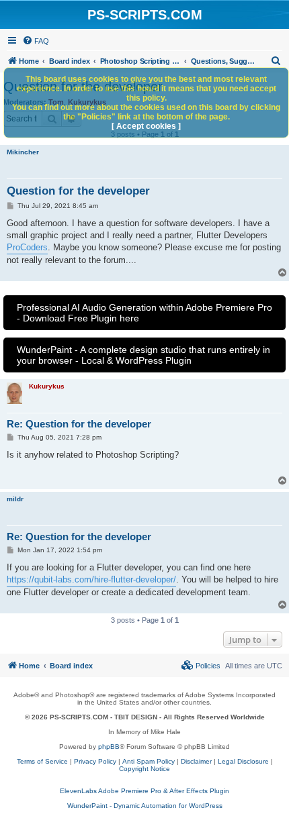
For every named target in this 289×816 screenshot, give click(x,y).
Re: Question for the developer (79, 423)
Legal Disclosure (243, 761)
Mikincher (23, 152)
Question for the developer (78, 191)
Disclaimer (196, 761)
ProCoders (27, 247)
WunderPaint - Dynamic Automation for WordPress (144, 805)
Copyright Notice (144, 768)
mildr (15, 499)
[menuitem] (35, 41)
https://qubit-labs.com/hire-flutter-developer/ (91, 579)
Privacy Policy (95, 761)
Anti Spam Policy (148, 761)
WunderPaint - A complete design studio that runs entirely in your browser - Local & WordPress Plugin (143, 355)
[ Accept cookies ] (146, 126)
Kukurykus (47, 386)
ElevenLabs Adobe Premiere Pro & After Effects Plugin (144, 791)
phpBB (109, 746)
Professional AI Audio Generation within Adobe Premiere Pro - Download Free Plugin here (144, 312)
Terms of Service (42, 761)
